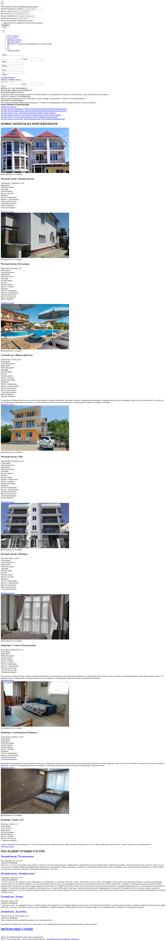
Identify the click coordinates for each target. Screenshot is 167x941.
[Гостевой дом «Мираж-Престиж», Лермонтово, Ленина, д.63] (35, 349)
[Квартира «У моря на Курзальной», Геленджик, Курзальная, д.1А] (35, 639)
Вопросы (14, 40)
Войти (14, 21)
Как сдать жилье (13, 42)
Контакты (75, 939)
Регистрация (6, 21)
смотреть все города (8, 107)
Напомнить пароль (25, 21)
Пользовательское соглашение (59, 939)
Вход (13, 36)
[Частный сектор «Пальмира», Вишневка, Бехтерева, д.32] (35, 257)
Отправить (5, 25)
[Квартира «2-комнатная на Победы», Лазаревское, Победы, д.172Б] (35, 726)
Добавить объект (13, 50)
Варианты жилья (7, 212)
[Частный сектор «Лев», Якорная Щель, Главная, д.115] (35, 450)
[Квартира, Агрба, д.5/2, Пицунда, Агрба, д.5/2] (35, 813)
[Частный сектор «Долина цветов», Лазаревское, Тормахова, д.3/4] (35, 172)
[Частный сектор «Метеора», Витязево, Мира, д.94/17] (35, 548)
